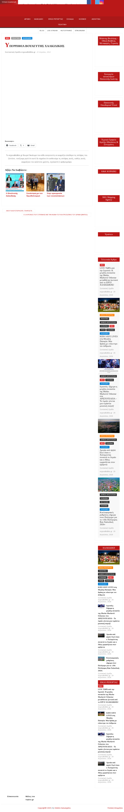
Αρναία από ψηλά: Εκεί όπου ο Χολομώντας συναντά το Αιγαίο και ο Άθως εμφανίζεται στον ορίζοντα (108, 457)
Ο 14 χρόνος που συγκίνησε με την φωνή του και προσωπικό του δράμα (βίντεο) (55, 215)
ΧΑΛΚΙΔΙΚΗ (38, 19)
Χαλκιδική (110, 330)
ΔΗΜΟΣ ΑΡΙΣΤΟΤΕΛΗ (108, 322)
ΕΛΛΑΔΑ (70, 19)
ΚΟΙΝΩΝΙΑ (104, 326)
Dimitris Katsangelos (63, 808)
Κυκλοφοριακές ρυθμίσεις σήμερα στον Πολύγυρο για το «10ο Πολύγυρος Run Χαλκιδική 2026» (108, 518)
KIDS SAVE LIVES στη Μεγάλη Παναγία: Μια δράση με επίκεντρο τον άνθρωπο (109, 341)
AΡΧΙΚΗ (27, 19)
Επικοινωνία (80, 30)
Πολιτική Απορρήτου (115, 808)
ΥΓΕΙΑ (103, 330)
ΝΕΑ (7, 38)
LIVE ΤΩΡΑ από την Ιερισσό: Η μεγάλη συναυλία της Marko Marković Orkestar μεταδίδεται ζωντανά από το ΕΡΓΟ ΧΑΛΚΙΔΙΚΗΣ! (109, 276)
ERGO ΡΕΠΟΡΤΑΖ (55, 19)
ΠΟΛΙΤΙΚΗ (62, 25)
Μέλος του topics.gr (30, 798)
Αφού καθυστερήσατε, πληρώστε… (20, 211)
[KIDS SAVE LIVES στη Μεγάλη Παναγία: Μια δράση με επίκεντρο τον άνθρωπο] (109, 305)
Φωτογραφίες (66, 30)
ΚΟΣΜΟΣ (82, 19)
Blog (42, 30)
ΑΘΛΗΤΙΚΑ (96, 19)
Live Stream (52, 30)
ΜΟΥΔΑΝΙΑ (104, 502)
